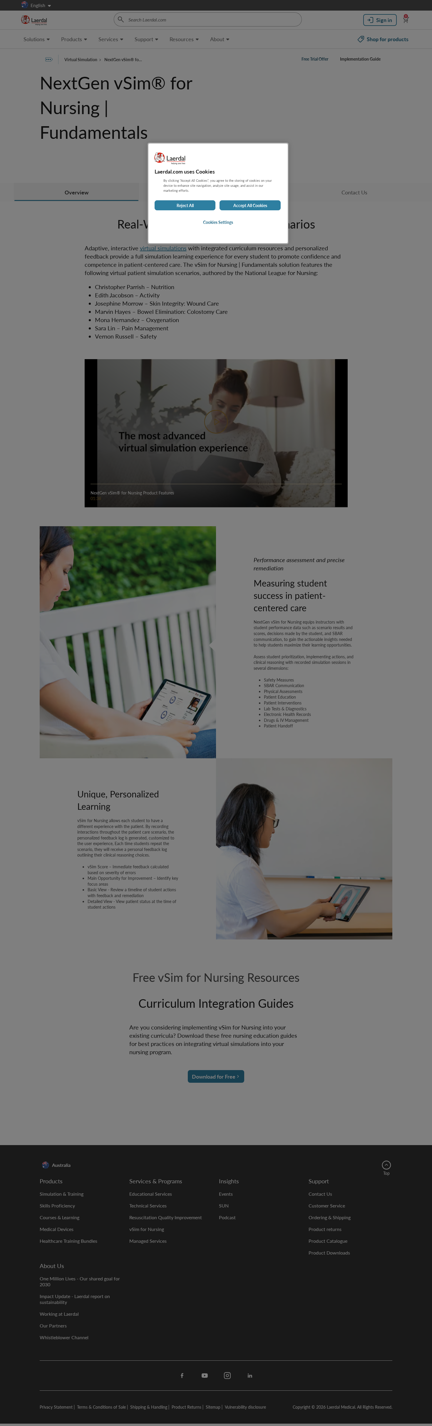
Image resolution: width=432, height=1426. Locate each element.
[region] (218, 193)
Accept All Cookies (250, 205)
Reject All (185, 205)
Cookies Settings (218, 222)
